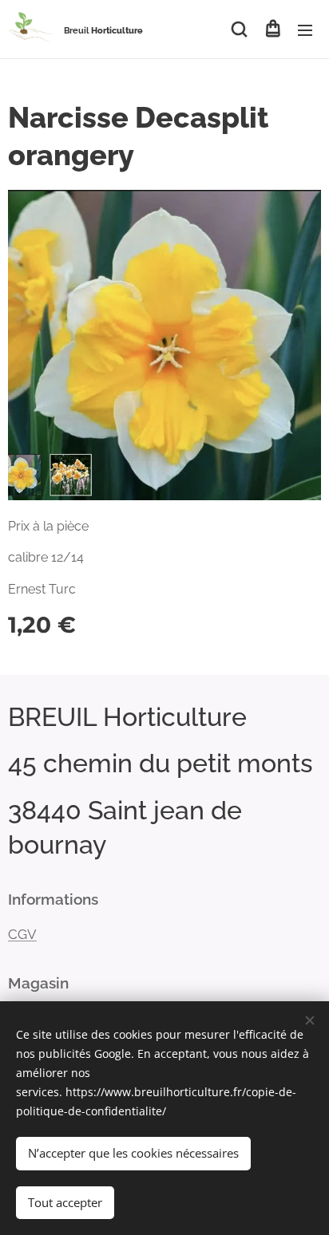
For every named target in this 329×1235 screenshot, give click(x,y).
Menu (305, 29)
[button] (239, 29)
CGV (22, 934)
